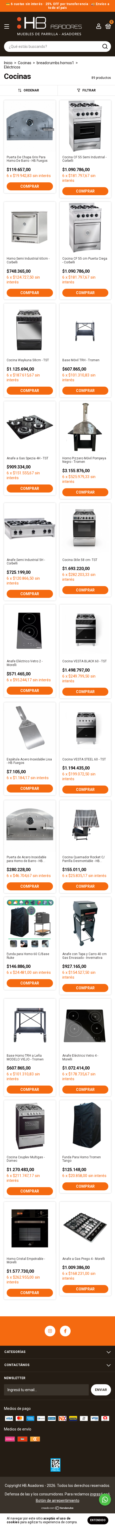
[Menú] (7, 26)
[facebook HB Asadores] (65, 1331)
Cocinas (25, 63)
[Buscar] (104, 46)
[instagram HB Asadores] (50, 1331)
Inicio (8, 63)
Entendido (98, 1520)
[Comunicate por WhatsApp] (105, 1500)
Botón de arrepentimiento (57, 1500)
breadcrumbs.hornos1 (55, 63)
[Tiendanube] (57, 1508)
